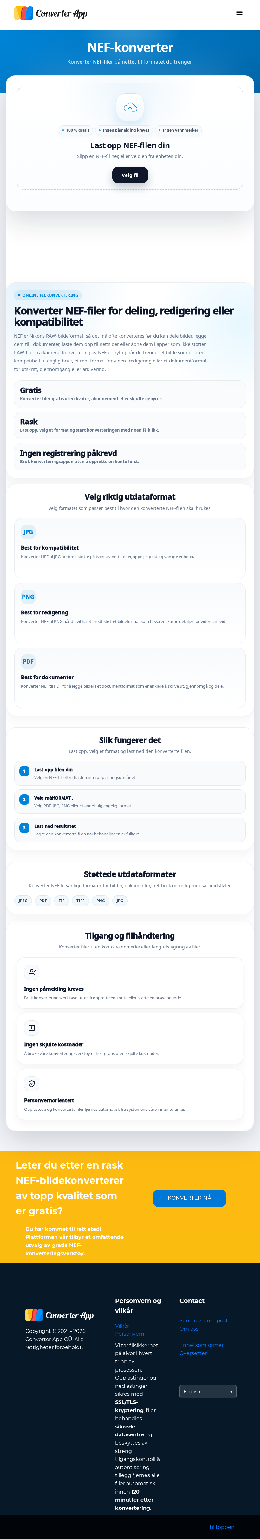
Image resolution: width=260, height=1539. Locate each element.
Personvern (129, 1334)
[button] (130, 138)
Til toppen (222, 1527)
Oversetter (193, 1353)
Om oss (188, 1329)
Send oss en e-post (203, 1321)
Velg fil (130, 175)
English (192, 1391)
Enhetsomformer (201, 1345)
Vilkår (122, 1326)
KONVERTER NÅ (189, 1198)
